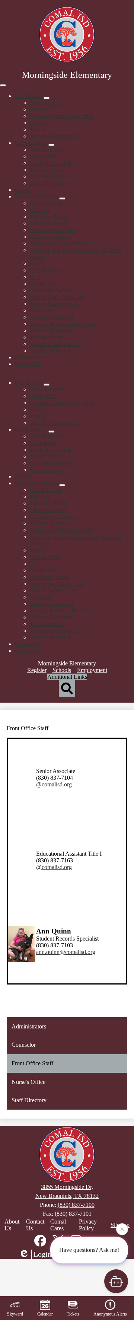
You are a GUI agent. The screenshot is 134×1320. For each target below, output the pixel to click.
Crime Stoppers (48, 223)
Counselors (43, 156)
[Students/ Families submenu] (62, 198)
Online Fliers (45, 270)
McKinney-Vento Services (61, 243)
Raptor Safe (44, 283)
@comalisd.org (54, 784)
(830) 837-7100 (76, 1205)
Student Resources (51, 330)
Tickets (73, 1314)
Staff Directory (47, 183)
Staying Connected (52, 317)
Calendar (45, 1314)
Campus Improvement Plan (62, 116)
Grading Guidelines (53, 230)
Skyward (40, 310)
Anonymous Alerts (110, 1314)
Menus (38, 263)
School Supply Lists (53, 303)
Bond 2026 (43, 109)
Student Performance (54, 136)
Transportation (47, 337)
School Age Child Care (57, 297)
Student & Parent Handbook (63, 324)
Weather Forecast (50, 350)
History (38, 123)
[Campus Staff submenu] (51, 145)
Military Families (50, 236)
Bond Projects (46, 102)
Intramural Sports (50, 290)
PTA (35, 277)
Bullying (40, 210)
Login (42, 1254)
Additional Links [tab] (67, 677)
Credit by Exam (48, 216)
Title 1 (37, 129)
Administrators (47, 149)
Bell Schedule (46, 203)
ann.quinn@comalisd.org (65, 952)
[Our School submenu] (47, 98)
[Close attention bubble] (122, 1229)
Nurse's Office (47, 169)
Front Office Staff (50, 163)
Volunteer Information (56, 344)
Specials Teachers (50, 176)
